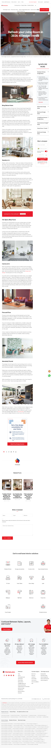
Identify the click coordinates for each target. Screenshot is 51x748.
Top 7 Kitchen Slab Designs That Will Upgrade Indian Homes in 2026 (43, 87)
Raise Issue (34, 673)
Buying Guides (43, 673)
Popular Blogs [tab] (13, 711)
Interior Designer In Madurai (18, 733)
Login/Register (46, 1)
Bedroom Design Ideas (41, 112)
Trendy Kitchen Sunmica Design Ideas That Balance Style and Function (43, 78)
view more (41, 102)
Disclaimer (20, 692)
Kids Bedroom (20, 689)
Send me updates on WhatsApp (40, 152)
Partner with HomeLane (6, 1)
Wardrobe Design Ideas (41, 107)
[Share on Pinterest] (49, 14)
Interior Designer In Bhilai (18, 725)
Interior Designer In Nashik (40, 734)
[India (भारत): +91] (38, 148)
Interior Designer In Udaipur (41, 742)
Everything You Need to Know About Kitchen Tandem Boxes (43, 98)
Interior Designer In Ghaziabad (18, 728)
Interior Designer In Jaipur (29, 730)
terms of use (42, 163)
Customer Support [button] (33, 1)
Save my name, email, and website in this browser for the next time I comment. (16, 521)
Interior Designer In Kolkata (29, 731)
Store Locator (40, 1)
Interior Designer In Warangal (33, 744)
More (35, 5)
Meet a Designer (7, 629)
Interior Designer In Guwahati (42, 728)
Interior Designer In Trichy (17, 742)
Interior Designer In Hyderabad (6, 730)
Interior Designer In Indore (18, 730)
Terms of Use (34, 680)
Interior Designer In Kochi (18, 731)
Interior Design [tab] (4, 720)
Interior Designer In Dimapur (6, 728)
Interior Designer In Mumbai (42, 733)
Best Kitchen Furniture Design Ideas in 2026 (43, 83)
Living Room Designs (32, 715)
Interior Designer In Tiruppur (6, 742)
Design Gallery (24, 5)
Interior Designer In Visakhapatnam (20, 744)
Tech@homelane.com (22, 683)
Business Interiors (21, 691)
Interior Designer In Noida (43, 736)
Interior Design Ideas (44, 677)
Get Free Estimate (44, 9)
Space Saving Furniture (5, 716)
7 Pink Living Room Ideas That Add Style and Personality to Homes (28, 496)
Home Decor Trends (42, 128)
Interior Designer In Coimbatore (31, 726)
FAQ (32, 683)
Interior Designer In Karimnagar (7, 731)
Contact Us (33, 677)
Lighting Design (45, 716)
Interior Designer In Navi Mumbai (7, 736)
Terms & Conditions (35, 681)
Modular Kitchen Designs (15, 715)
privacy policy (44, 162)
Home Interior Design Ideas (42, 123)
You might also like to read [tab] (22, 711)
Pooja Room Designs (14, 716)
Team (19, 673)
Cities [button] (22, 1)
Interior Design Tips (21, 11)
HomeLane (21, 411)
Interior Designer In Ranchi (6, 739)
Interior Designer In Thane (16, 741)
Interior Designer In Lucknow (6, 733)
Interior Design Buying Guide (24, 9)
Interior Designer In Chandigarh (6, 726)
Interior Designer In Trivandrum (29, 742)
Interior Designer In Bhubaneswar (41, 725)
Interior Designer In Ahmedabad (7, 723)
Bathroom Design (21, 688)
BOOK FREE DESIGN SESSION (25, 662)
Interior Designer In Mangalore (29, 733)
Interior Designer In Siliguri (39, 739)
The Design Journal (6, 9)
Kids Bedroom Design (42, 715)
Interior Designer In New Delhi (19, 736)
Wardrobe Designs (24, 715)
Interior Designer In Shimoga (28, 739)
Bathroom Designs (31, 716)
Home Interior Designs (5, 715)
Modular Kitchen (30, 5)
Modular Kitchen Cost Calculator (24, 686)
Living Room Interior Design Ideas (25, 27)
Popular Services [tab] (4, 711)
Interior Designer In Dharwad (43, 726)
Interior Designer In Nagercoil (18, 734)
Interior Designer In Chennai (19, 726)
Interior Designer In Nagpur (29, 734)
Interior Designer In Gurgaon (30, 728)
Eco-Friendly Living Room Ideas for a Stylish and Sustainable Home (17, 495)
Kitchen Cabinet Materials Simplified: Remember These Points (43, 93)
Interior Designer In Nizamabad (32, 736)
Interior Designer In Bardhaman (19, 723)
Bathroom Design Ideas (41, 132)
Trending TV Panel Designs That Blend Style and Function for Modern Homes (6, 496)
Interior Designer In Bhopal (28, 725)
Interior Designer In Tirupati (39, 741)
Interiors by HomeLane (34, 9)
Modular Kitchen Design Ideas (41, 72)
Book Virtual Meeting (22, 684)
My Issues (33, 675)
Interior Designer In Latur (40, 731)
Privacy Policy (20, 680)
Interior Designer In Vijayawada (6, 744)
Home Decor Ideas (14, 9)
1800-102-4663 (47, 698)
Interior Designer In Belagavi (32, 723)
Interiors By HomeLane (45, 678)
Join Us (19, 1)
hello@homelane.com (37, 698)
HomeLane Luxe (18, 5)
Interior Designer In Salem (16, 739)
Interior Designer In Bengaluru (6, 725)
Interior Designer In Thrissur (27, 741)
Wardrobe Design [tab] (21, 720)
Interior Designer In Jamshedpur (41, 730)
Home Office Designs (23, 716)
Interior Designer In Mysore (6, 734)
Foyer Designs (39, 716)
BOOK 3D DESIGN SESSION (42, 159)
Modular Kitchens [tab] (13, 720)
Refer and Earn (14, 1)
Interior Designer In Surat (5, 741)
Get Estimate (20, 678)
